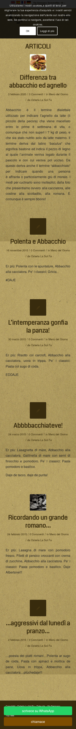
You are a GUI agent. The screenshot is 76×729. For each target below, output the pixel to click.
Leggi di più (47, 31)
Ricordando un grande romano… (38, 521)
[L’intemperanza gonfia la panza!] (38, 307)
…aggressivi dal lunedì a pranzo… (38, 627)
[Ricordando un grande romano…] (38, 502)
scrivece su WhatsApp (38, 710)
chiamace (38, 721)
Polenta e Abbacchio (38, 241)
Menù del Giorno (58, 94)
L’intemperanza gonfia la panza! (38, 326)
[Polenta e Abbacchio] (38, 226)
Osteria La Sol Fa (41, 100)
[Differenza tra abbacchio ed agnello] (38, 62)
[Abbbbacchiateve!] (38, 410)
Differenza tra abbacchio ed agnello (38, 81)
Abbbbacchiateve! (38, 425)
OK (28, 31)
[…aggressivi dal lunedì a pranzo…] (38, 608)
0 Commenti (36, 94)
